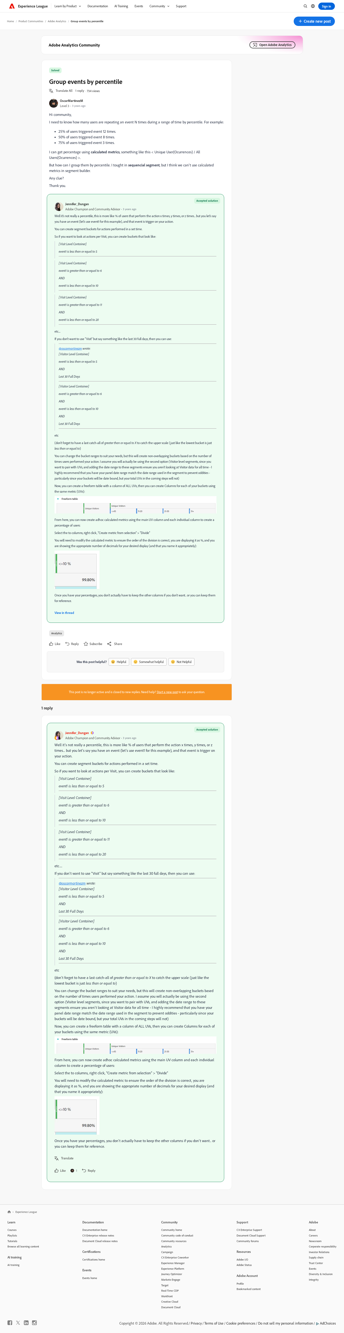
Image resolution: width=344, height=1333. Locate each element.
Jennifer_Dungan (77, 204)
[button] (314, 21)
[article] (135, 952)
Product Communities (30, 21)
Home (10, 21)
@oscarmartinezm (70, 348)
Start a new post (167, 692)
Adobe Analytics (57, 21)
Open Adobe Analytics (275, 45)
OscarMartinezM (71, 101)
